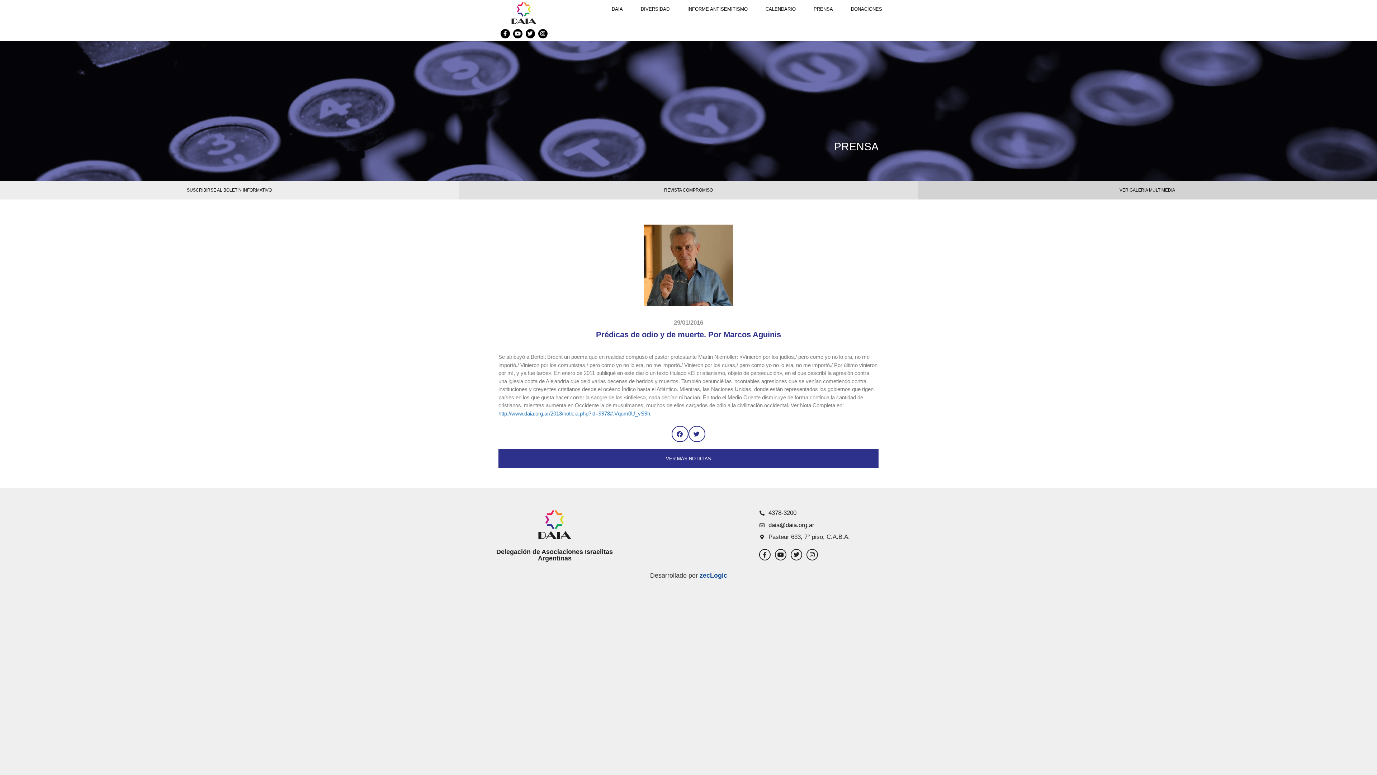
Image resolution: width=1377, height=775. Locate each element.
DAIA (617, 9)
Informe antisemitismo (717, 9)
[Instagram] (543, 33)
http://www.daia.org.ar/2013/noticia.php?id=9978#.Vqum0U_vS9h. (575, 413)
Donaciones (866, 9)
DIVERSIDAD (655, 9)
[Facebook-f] (505, 33)
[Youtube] (517, 33)
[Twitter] (530, 33)
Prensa (823, 9)
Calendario (781, 9)
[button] (680, 434)
